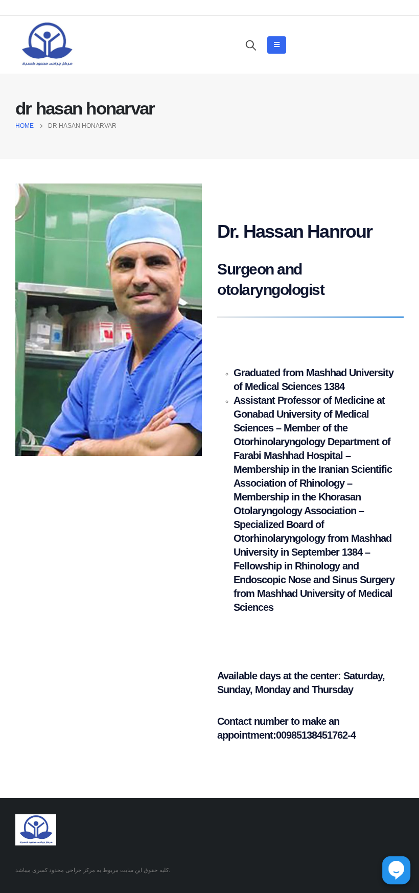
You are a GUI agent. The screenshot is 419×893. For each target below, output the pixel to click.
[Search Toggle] (251, 45)
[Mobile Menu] (276, 45)
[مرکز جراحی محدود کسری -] (46, 44)
